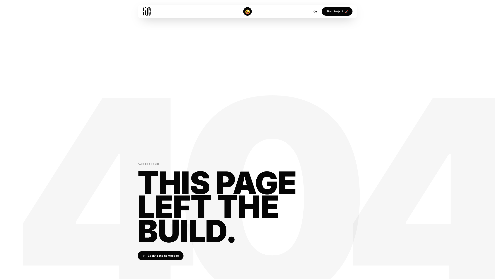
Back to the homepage (163, 255)
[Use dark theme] (315, 11)
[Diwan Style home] (147, 11)
